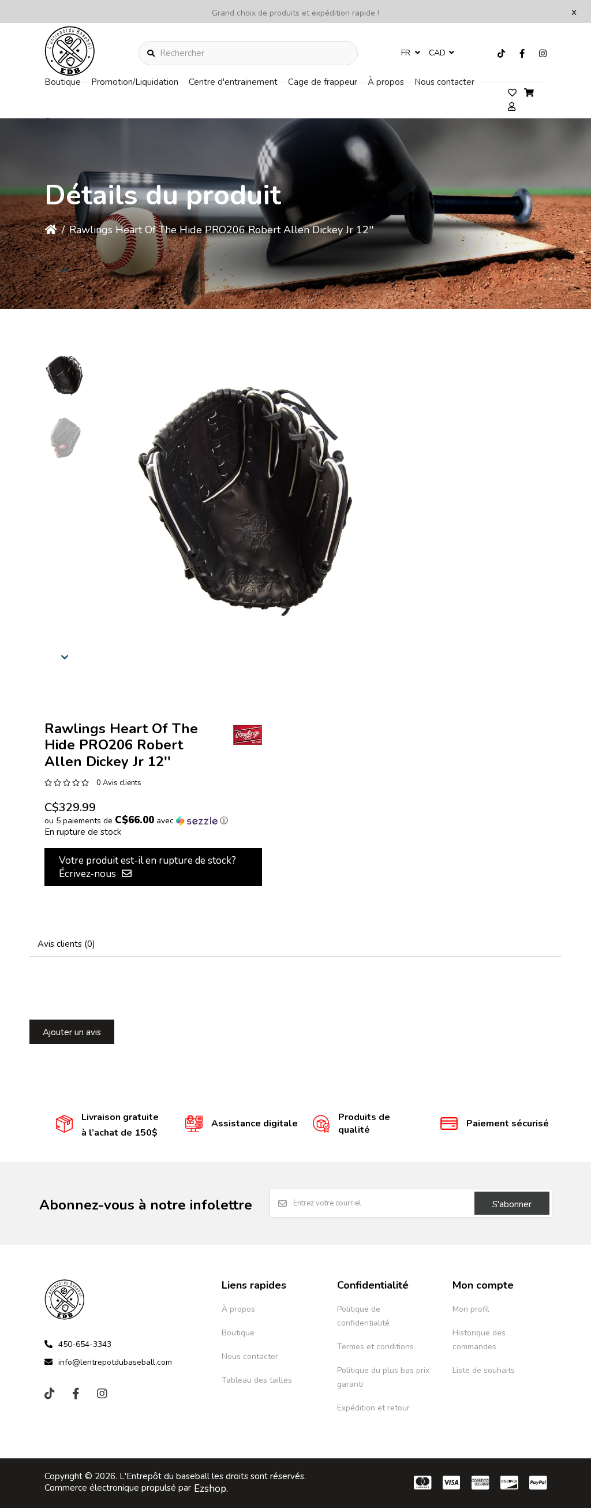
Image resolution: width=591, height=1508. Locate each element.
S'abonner (512, 1204)
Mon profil (470, 1309)
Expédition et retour (373, 1407)
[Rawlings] (247, 735)
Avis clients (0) (66, 944)
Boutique (62, 82)
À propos (386, 82)
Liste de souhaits (483, 1370)
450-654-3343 (84, 1344)
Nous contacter (444, 82)
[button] (64, 375)
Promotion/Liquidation (134, 82)
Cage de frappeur (322, 82)
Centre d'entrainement (233, 82)
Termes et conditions (375, 1346)
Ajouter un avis (72, 1032)
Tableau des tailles (257, 1380)
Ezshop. (211, 1488)
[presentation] (64, 269)
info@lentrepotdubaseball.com (115, 1362)
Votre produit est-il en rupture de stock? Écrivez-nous (147, 867)
